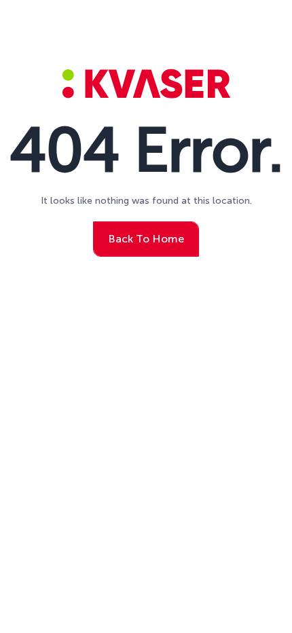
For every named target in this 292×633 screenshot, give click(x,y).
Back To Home (146, 238)
